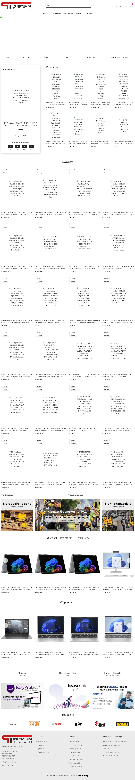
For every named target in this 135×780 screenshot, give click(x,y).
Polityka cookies (74, 756)
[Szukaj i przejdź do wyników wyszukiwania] (90, 5)
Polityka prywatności (76, 759)
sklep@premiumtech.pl (9, 762)
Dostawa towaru (74, 741)
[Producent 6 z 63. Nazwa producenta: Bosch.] (35, 724)
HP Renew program (75, 766)
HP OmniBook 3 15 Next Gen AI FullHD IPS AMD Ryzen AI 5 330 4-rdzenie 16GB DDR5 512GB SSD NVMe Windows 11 (50, 484)
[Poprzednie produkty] (5, 560)
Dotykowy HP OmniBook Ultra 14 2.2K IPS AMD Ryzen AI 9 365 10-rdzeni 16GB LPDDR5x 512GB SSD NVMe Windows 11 (100, 104)
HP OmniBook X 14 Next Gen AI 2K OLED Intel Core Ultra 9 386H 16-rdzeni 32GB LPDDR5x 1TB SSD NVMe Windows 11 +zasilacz (16, 484)
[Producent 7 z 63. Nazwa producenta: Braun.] (56, 724)
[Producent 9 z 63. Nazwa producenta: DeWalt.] (101, 724)
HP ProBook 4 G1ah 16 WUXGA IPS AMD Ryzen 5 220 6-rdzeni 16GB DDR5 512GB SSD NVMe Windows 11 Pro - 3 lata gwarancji (20, 124)
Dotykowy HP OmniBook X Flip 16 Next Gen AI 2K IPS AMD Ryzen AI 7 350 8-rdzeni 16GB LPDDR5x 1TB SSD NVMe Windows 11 (118, 484)
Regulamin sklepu (75, 752)
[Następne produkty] (129, 560)
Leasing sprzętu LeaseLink (111, 745)
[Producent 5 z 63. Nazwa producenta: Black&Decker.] (12, 724)
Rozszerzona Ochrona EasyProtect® (115, 741)
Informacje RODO (75, 749)
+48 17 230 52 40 (7, 765)
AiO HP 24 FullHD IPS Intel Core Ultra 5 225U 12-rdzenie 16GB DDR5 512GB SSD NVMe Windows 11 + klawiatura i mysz (50, 267)
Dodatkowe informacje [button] (112, 736)
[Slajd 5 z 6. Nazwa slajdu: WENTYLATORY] (67, 35)
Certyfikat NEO (41, 749)
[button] (46, 13)
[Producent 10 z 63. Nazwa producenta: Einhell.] (122, 724)
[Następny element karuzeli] (133, 724)
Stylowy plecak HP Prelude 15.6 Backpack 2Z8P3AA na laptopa (123, 142)
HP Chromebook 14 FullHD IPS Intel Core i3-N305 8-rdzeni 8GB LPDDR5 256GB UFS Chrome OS (78, 143)
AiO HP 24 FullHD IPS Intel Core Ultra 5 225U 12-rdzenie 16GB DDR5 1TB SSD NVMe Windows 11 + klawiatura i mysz (84, 267)
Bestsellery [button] (82, 538)
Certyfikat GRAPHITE (43, 752)
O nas (38, 756)
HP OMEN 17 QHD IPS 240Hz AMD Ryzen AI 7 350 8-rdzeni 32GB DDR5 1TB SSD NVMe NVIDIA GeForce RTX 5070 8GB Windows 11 (84, 484)
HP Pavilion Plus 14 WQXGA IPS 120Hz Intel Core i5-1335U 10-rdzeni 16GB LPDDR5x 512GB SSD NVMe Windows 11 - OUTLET (117, 654)
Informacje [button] (73, 736)
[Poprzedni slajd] (4, 35)
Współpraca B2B (41, 741)
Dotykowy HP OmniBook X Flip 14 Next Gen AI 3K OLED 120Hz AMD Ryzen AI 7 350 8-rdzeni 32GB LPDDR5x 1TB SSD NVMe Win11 (16, 213)
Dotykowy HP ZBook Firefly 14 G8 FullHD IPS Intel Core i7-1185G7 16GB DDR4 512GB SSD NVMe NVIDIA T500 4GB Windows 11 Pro (15, 654)
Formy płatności (74, 763)
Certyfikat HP (40, 745)
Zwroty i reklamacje (75, 745)
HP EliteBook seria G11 (111, 756)
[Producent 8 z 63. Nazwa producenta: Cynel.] (79, 724)
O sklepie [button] (39, 736)
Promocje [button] (66, 538)
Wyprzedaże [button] (67, 602)
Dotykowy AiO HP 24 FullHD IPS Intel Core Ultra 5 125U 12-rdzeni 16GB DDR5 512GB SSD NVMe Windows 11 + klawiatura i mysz (118, 267)
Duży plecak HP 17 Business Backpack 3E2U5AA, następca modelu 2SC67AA (100, 143)
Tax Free (106, 749)
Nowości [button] (51, 538)
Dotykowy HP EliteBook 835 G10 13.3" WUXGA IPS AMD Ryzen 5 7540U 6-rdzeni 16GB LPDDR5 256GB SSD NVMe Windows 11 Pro (50, 654)
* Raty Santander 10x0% (111, 752)
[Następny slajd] (130, 35)
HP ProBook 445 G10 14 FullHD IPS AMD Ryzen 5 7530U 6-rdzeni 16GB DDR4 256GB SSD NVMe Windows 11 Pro (84, 654)
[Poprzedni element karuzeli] (2, 724)
